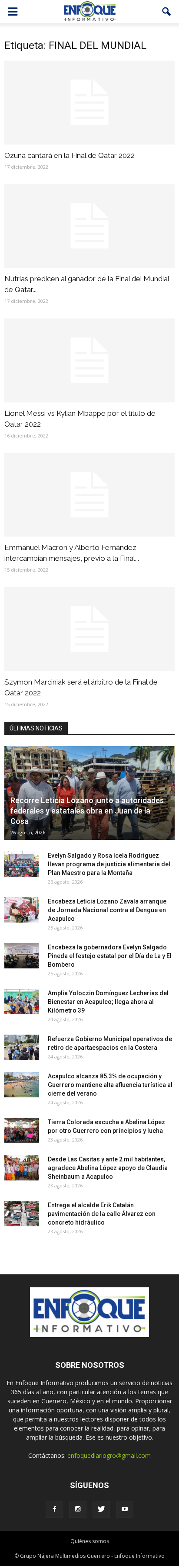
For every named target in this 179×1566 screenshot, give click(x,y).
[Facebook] (54, 1509)
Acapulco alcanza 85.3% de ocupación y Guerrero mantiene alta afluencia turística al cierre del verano (110, 1085)
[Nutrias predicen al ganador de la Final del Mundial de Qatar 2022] (89, 226)
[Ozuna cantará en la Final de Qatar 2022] (89, 103)
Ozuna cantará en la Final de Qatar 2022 (69, 155)
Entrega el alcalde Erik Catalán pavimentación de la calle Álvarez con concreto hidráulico (102, 1214)
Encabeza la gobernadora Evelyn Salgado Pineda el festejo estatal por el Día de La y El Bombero (110, 956)
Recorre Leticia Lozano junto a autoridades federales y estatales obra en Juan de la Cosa (87, 811)
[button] (167, 11)
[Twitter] (101, 1509)
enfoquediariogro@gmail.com (109, 1455)
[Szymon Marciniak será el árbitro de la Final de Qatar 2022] (89, 629)
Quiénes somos (89, 1541)
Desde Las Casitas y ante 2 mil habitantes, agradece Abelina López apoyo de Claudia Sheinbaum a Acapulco (108, 1168)
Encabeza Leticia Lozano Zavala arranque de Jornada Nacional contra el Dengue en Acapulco (107, 910)
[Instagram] (77, 1509)
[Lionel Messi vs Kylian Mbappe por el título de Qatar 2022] (89, 360)
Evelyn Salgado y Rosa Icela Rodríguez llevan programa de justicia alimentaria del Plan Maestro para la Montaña (109, 864)
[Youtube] (124, 1509)
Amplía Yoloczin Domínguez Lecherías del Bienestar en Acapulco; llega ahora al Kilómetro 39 (108, 1002)
